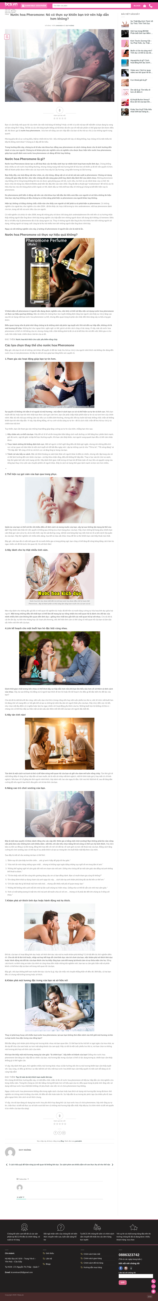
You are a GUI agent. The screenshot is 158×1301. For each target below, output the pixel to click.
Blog (62, 1141)
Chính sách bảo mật (92, 1254)
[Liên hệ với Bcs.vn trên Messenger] (153, 1291)
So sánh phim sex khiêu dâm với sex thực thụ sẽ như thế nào (85, 1165)
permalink (78, 1141)
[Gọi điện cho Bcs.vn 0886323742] (153, 1281)
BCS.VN (18, 1237)
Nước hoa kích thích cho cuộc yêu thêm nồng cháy (36, 339)
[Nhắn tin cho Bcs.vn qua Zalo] (153, 1286)
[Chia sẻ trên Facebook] (55, 1133)
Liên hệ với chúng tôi (127, 1273)
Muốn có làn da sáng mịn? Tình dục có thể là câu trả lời (141, 52)
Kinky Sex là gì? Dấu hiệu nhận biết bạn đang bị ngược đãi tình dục (141, 110)
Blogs (137, 6)
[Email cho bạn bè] (64, 1133)
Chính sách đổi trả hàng (93, 1263)
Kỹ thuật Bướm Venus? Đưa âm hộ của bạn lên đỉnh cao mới (140, 101)
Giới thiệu (50, 1253)
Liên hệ (49, 1259)
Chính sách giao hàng (93, 1258)
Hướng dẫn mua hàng (93, 1267)
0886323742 (129, 1255)
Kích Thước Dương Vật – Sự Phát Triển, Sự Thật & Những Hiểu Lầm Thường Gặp (141, 42)
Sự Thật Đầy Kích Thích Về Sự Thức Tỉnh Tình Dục (141, 22)
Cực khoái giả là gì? (138, 80)
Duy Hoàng (70, 25)
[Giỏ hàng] (144, 6)
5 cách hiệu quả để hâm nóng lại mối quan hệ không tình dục (34, 1165)
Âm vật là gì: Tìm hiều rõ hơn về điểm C (140, 91)
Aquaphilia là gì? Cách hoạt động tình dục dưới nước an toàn (140, 61)
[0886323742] (151, 5)
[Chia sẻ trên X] (60, 1133)
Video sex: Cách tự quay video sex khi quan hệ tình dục (141, 71)
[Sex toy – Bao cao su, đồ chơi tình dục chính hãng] (11, 4)
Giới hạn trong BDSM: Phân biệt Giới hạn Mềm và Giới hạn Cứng (141, 32)
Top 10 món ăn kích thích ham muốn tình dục (34, 1077)
